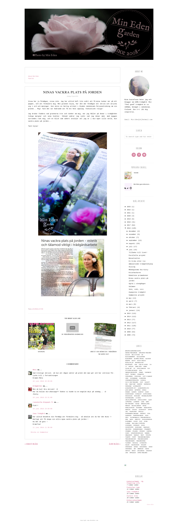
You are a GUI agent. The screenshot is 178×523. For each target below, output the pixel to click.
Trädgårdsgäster (143, 439)
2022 (129, 210)
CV (126, 366)
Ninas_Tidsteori (129, 407)
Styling (132, 267)
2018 (129, 222)
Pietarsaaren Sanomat (131, 413)
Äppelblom (133, 452)
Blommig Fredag (139, 358)
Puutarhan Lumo (133, 487)
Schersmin (128, 425)
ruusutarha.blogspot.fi (43, 402)
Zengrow (149, 450)
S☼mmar (127, 423)
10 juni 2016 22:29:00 (42, 381)
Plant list (31, 78)
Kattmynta (137, 390)
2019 (129, 219)
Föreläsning (129, 376)
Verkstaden (128, 446)
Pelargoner (133, 411)
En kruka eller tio (137, 261)
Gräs (126, 378)
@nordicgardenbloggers (133, 350)
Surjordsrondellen (137, 433)
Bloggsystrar (141, 356)
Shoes (143, 425)
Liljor (150, 399)
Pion (148, 413)
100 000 (136, 173)
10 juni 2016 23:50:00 (42, 409)
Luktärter (136, 401)
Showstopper (129, 427)
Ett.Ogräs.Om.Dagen (131, 370)
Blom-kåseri (128, 358)
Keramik (127, 392)
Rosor (136, 421)
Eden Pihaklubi (141, 368)
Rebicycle (137, 419)
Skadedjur (146, 427)
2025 (129, 207)
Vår (135, 448)
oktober (132, 237)
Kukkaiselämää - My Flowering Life (135, 482)
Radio (131, 419)
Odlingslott (142, 409)
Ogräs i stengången (137, 284)
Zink (126, 452)
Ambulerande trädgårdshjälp (141, 264)
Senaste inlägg (32, 444)
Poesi (146, 415)
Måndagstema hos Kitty (138, 270)
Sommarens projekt (137, 295)
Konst (147, 392)
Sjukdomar (138, 427)
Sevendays (136, 425)
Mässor (127, 405)
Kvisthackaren (135, 273)
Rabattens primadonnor (138, 275)
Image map (132, 384)
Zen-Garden (140, 450)
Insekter (139, 384)
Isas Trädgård (39, 414)
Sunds (127, 433)
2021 (129, 213)
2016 (129, 228)
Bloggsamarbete (130, 356)
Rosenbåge (128, 421)
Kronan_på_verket (147, 395)
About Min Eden (33, 76)
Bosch (133, 360)
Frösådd (133, 374)
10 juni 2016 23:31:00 (42, 397)
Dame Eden (138, 366)
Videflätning (143, 446)
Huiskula (143, 380)
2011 (129, 326)
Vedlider (143, 444)
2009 (129, 332)
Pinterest (143, 413)
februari (132, 307)
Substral (149, 431)
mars (130, 304)
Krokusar (137, 395)
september (133, 240)
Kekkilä (144, 390)
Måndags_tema (145, 403)
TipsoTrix (148, 435)
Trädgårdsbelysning (144, 437)
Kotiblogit (138, 394)
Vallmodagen (135, 444)
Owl (126, 411)
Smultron (128, 429)
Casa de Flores (143, 364)
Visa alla (150, 504)
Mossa (137, 403)
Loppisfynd (128, 401)
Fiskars (141, 372)
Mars (147, 401)
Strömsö (142, 431)
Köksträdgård (129, 397)
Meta (34, 370)
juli (130, 247)
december (132, 231)
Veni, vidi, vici (136, 289)
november (132, 234)
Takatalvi (136, 435)
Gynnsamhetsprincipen (132, 380)
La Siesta (138, 397)
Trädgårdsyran (140, 441)
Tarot (142, 435)
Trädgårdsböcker (130, 439)
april (131, 301)
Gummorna (142, 378)
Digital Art (128, 368)
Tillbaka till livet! (138, 252)
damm (145, 366)
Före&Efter (140, 374)
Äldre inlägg (114, 444)
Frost (127, 374)
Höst (141, 382)
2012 (129, 323)
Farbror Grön (132, 496)
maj (130, 298)
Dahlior (131, 366)
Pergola (140, 411)
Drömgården (37, 386)
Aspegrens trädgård (137, 292)
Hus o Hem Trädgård (131, 382)
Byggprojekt (128, 364)
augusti (132, 243)
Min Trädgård (129, 403)
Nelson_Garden (136, 405)
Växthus (127, 450)
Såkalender (128, 435)
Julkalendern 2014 (143, 388)
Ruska (145, 421)
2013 (129, 320)
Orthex (150, 409)
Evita (140, 370)
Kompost (140, 392)
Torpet (134, 437)
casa (135, 364)
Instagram (128, 386)
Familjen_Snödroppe (131, 372)
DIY (134, 368)
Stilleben (135, 431)
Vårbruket (140, 448)
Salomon (132, 286)
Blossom (148, 358)
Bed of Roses (136, 354)
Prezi (126, 417)
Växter (147, 448)
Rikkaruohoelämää (134, 500)
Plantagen (128, 415)
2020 (129, 216)
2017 (129, 225)
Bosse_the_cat (129, 362)
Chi (150, 364)
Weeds (133, 450)
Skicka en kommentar (39, 432)
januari (132, 310)
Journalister (37, 309)
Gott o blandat (147, 376)
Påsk (126, 419)
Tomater (127, 437)
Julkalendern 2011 (130, 388)
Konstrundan (129, 394)
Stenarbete (147, 429)
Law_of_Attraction (130, 399)
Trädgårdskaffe (130, 441)
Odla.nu (134, 409)
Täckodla (135, 442)
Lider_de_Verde (142, 399)
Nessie (144, 405)
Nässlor (127, 409)
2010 (129, 329)
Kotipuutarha (147, 394)
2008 (129, 335)
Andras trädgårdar (131, 352)
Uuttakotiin (143, 442)
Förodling (138, 376)
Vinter (150, 446)
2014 (129, 316)
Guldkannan (133, 378)
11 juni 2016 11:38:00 (42, 427)
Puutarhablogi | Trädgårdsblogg (140, 417)
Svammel (147, 433)
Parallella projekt (137, 255)
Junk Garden (129, 390)
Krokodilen (128, 395)
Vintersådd (128, 448)
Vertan (136, 446)
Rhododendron (147, 419)
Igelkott (147, 382)
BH (142, 354)
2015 (129, 313)
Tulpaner (128, 442)
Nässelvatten (134, 258)
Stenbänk (128, 431)
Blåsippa (127, 360)
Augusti (127, 354)
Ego (149, 368)
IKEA (126, 384)
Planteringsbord (138, 415)
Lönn (142, 401)
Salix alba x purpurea (138, 423)
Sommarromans (137, 429)
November (139, 407)
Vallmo (127, 444)
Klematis (134, 392)
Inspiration (147, 384)
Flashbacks (148, 372)
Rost (140, 421)
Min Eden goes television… (142, 184)
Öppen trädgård (142, 452)
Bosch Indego (141, 360)
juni (130, 250)
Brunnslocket (139, 362)
